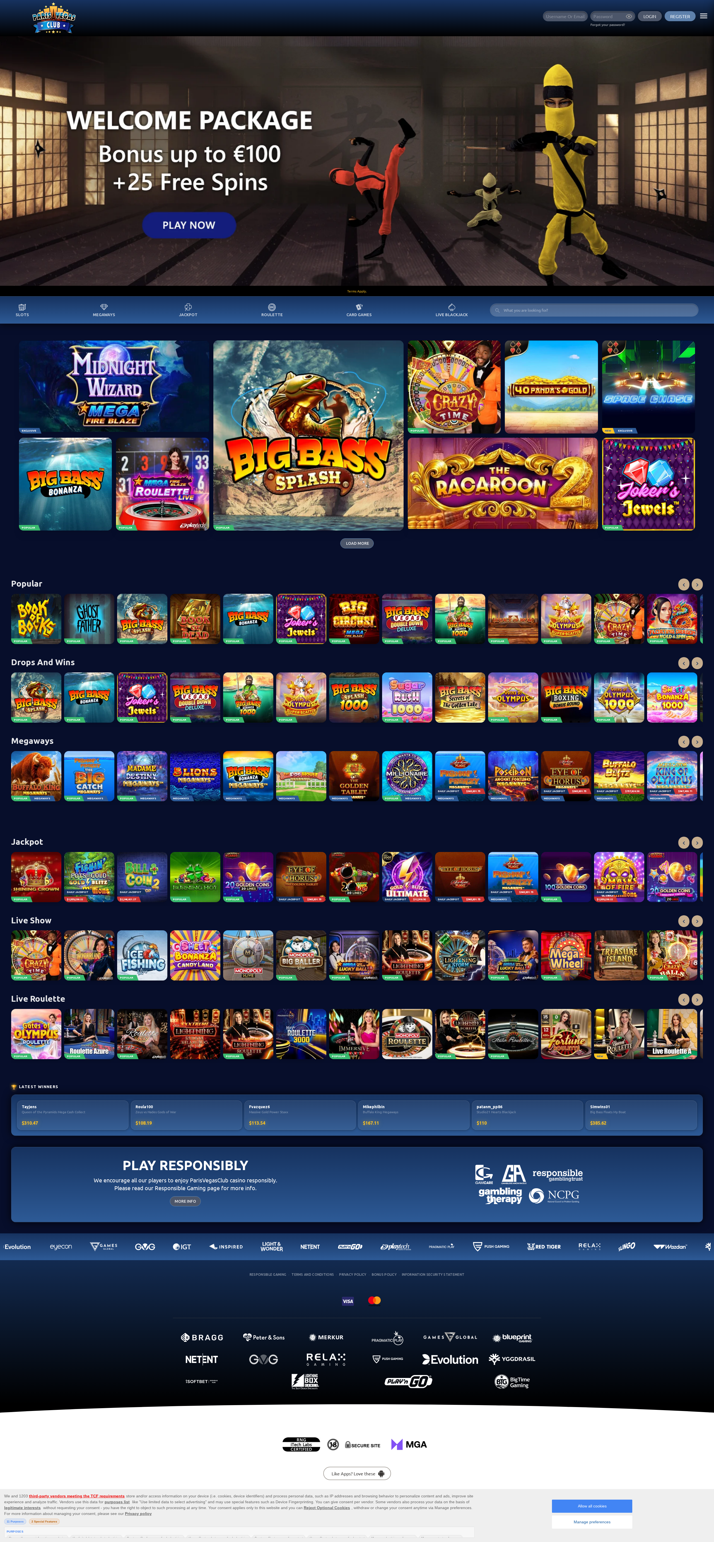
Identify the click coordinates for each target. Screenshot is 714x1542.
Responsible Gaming (268, 1274)
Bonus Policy (384, 1274)
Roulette (272, 315)
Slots (22, 315)
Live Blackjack (452, 315)
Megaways (104, 315)
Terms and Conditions (312, 1274)
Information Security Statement (433, 1274)
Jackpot (188, 315)
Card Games (359, 315)
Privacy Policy (352, 1274)
